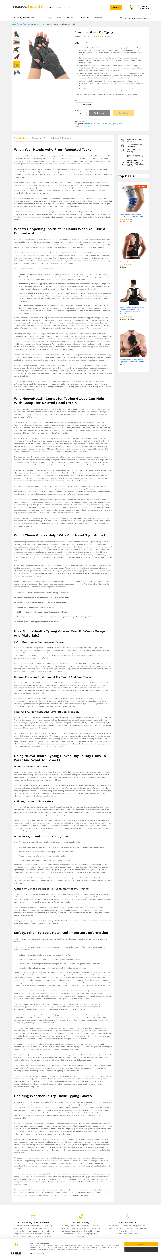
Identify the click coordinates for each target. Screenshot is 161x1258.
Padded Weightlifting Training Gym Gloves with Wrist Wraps (132, 361)
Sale (109, 124)
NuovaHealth (85, 36)
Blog (59, 18)
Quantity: (78, 110)
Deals (98, 124)
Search (116, 7)
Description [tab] (20, 138)
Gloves (104, 124)
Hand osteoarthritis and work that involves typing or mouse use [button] (43, 593)
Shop (49, 18)
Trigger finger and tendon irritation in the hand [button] (36, 607)
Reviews (109, 36)
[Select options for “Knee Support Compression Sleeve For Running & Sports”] (131, 210)
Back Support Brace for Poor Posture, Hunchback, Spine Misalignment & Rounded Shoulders (132, 311)
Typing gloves (117, 124)
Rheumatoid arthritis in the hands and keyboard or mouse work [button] (43, 597)
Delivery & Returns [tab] (60, 138)
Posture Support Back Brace (131, 262)
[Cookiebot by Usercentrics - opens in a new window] (15, 1253)
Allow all (141, 1244)
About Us (71, 18)
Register (145, 8)
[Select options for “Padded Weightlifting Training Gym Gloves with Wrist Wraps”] (131, 356)
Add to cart (99, 113)
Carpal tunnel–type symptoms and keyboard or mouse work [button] (41, 602)
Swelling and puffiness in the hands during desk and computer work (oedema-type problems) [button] (55, 617)
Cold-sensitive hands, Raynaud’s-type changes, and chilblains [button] (42, 612)
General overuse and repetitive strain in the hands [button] (38, 622)
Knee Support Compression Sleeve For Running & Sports (131, 215)
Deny (141, 1249)
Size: (76, 100)
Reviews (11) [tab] (38, 138)
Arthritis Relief (89, 124)
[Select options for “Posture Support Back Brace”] (131, 258)
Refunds (85, 18)
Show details (35, 1254)
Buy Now (123, 113)
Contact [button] (98, 18)
